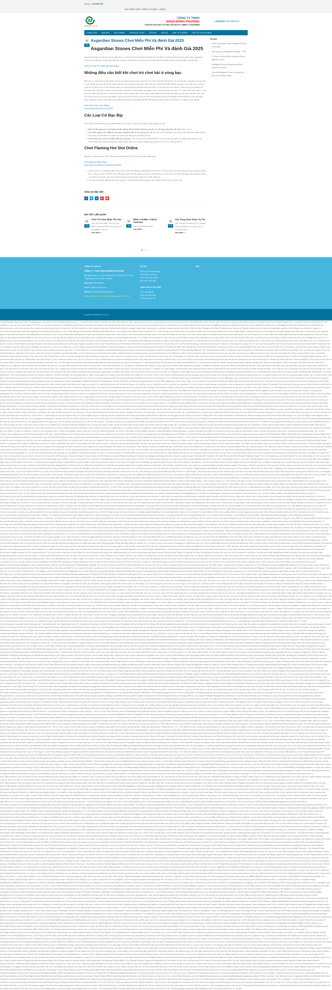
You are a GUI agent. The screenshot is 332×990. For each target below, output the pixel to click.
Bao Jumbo (119, 33)
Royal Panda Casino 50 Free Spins (98, 108)
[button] (142, 250)
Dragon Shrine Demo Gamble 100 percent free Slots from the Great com (190, 222)
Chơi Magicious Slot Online (95, 162)
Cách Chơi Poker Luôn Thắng (96, 105)
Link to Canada (179, 33)
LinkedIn (97, 198)
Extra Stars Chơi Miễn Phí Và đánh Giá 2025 (102, 165)
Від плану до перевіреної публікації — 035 (229, 52)
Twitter (91, 198)
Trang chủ (91, 33)
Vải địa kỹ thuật (137, 33)
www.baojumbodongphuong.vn (102, 292)
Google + (102, 198)
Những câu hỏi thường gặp (150, 271)
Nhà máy (106, 33)
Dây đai (152, 33)
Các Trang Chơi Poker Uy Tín (148, 219)
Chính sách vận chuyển (149, 278)
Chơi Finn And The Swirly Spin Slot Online (101, 66)
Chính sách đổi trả (147, 292)
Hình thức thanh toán (148, 281)
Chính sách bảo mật (147, 298)
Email (107, 198)
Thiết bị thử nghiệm (202, 33)
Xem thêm (96, 229)
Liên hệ (164, 33)
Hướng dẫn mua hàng (148, 274)
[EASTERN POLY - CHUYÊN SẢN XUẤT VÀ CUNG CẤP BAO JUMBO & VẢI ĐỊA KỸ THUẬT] (90, 21)
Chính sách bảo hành (148, 295)
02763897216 (227, 21)
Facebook (86, 198)
